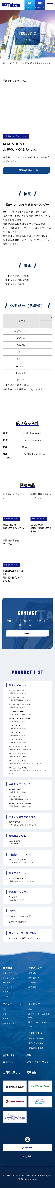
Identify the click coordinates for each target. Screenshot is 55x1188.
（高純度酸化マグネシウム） (19, 719)
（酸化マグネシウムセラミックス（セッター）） (26, 762)
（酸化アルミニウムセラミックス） (22, 879)
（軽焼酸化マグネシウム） (18, 691)
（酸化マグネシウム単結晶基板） (21, 747)
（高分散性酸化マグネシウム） (20, 712)
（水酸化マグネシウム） (18, 790)
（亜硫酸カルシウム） (17, 898)
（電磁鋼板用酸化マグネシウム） (21, 698)
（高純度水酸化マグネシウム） (20, 804)
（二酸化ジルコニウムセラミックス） (22, 861)
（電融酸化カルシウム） (18, 842)
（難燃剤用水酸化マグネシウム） (21, 797)
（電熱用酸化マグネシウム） (19, 733)
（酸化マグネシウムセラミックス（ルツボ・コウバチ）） (27, 770)
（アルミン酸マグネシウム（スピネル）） (24, 823)
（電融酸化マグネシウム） (18, 726)
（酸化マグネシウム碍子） (18, 755)
